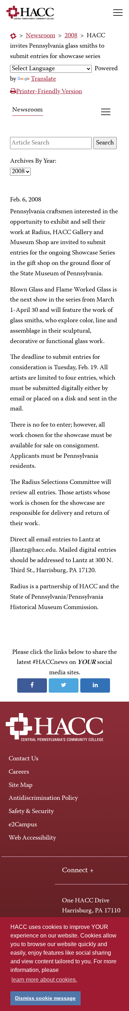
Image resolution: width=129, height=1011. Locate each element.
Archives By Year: (33, 161)
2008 (70, 36)
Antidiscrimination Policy (43, 798)
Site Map (21, 785)
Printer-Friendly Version (49, 92)
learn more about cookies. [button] (44, 980)
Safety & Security (31, 811)
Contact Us (23, 759)
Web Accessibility (32, 838)
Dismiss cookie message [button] (45, 998)
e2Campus (23, 825)
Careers (19, 772)
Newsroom (40, 36)
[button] (118, 12)
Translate (43, 79)
